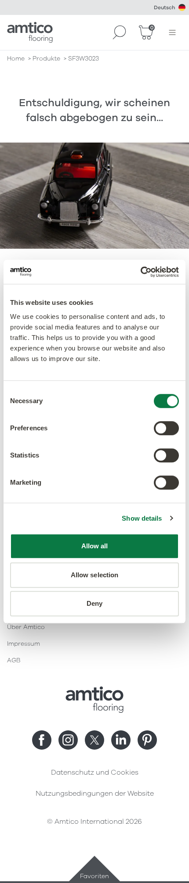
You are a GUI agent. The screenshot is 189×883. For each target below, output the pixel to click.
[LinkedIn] (121, 740)
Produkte (46, 58)
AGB (13, 660)
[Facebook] (41, 740)
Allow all (94, 546)
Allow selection (95, 575)
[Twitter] (94, 740)
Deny (94, 603)
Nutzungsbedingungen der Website (95, 793)
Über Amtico (26, 627)
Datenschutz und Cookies (94, 772)
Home (16, 58)
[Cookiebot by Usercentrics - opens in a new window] (140, 272)
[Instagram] (68, 740)
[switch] (166, 428)
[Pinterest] (147, 740)
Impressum (23, 644)
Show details (142, 518)
